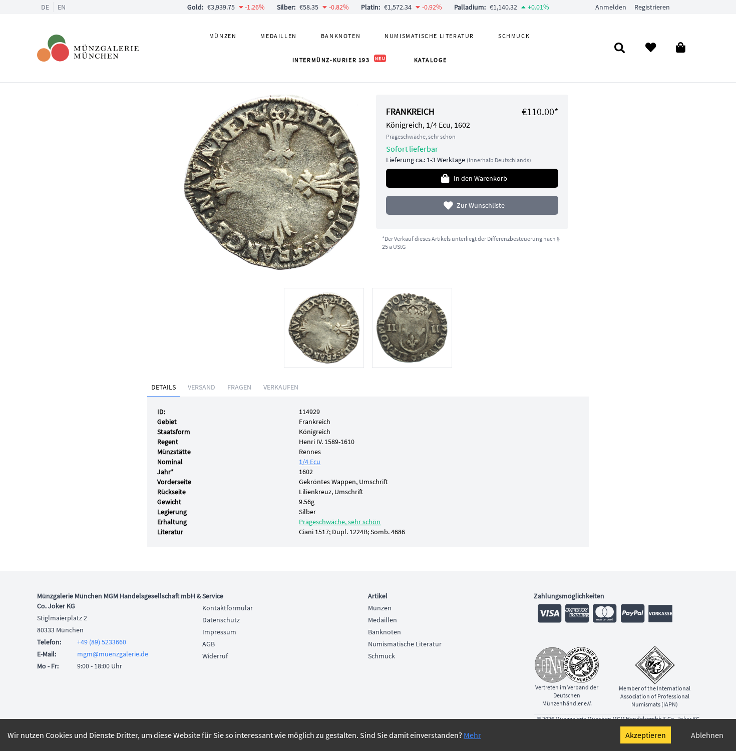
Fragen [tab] (239, 387)
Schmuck (514, 36)
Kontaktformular (227, 607)
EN (62, 7)
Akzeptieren (645, 735)
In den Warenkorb (480, 178)
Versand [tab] (201, 387)
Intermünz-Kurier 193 (339, 60)
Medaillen (278, 36)
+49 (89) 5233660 (101, 641)
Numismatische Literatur (429, 36)
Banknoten (340, 36)
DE (45, 7)
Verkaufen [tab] (280, 387)
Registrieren (652, 7)
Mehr (472, 735)
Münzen (223, 36)
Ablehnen (707, 735)
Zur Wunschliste (481, 205)
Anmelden (610, 7)
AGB (208, 643)
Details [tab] (163, 387)
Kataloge (430, 60)
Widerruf (215, 655)
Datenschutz (221, 619)
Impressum (219, 631)
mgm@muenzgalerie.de (112, 653)
